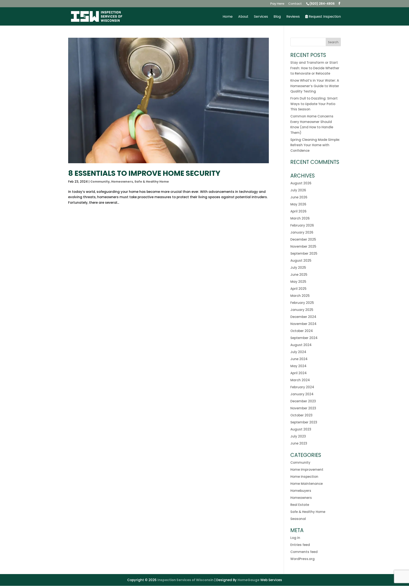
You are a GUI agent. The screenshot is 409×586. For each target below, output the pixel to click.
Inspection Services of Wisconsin (185, 580)
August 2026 (300, 183)
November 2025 (303, 246)
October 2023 (301, 415)
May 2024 (298, 366)
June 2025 (298, 274)
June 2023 (298, 443)
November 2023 (303, 408)
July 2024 (298, 352)
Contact (295, 4)
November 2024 (303, 324)
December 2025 (303, 239)
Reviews (293, 17)
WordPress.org (302, 559)
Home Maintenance (306, 483)
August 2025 (300, 260)
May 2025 (298, 281)
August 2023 (300, 429)
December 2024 (303, 317)
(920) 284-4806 (322, 3)
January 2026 (301, 232)
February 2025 (302, 302)
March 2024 (300, 380)
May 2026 (298, 204)
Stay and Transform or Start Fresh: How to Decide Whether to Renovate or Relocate (314, 68)
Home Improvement (306, 469)
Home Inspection (304, 476)
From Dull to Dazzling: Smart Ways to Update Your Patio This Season (314, 103)
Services (261, 17)
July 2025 (298, 267)
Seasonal (298, 519)
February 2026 (302, 225)
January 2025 (301, 309)
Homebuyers (300, 490)
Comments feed (304, 552)
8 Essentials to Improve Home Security (144, 173)
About (243, 17)
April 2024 (298, 373)
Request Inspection (324, 17)
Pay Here (277, 4)
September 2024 (304, 338)
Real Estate (299, 504)
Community (100, 181)
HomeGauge (248, 580)
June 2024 (299, 359)
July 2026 (298, 190)
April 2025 (298, 288)
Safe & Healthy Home (151, 181)
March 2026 (300, 218)
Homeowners (122, 181)
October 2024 (301, 331)
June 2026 (298, 197)
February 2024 (302, 387)
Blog (277, 17)
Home (228, 17)
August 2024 (301, 345)
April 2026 (298, 211)
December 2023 (303, 401)
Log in (295, 537)
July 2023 (298, 436)
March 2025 (300, 295)
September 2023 (303, 422)
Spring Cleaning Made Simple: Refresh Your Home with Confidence (315, 145)
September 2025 (303, 253)
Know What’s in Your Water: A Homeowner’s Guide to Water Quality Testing (314, 86)
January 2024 (302, 394)
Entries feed (300, 545)
